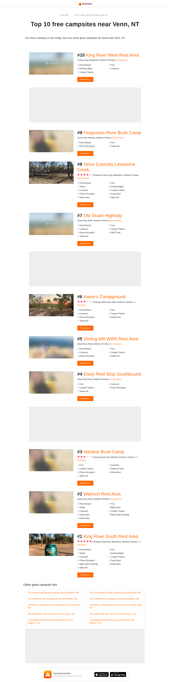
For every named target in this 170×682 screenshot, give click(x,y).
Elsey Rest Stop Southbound (112, 374)
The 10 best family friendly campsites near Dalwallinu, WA (53, 593)
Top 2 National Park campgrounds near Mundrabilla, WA (52, 599)
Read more (85, 79)
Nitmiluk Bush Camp (104, 451)
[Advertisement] (85, 105)
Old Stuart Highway (103, 215)
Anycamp (65, 15)
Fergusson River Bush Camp (112, 132)
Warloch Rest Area (102, 493)
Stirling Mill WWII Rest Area (111, 338)
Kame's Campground (104, 296)
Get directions (121, 60)
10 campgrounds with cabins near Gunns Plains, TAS (51, 614)
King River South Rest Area (111, 536)
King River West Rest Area (112, 55)
